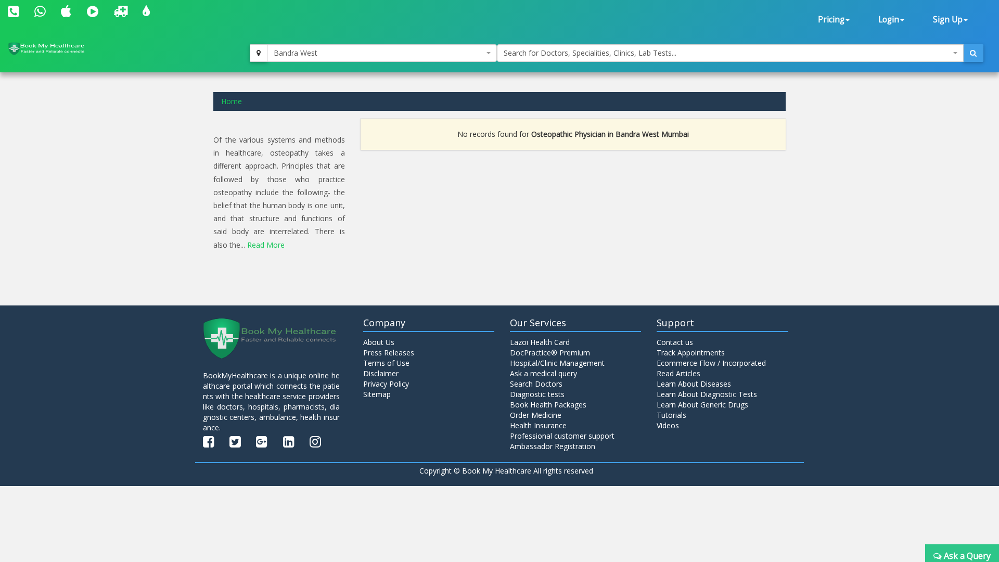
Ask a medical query (543, 373)
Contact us (675, 342)
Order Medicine (535, 415)
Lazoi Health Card (540, 342)
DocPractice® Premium (550, 352)
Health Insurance (538, 425)
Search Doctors (536, 384)
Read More (266, 245)
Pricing (831, 19)
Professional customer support (562, 436)
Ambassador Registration (552, 446)
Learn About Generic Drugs (702, 405)
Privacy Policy (386, 384)
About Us (378, 342)
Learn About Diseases (694, 384)
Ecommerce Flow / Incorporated (711, 363)
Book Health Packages (548, 405)
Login (888, 19)
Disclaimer (381, 373)
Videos (668, 425)
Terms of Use (386, 363)
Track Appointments (691, 352)
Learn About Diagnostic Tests (707, 394)
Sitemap (377, 394)
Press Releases (388, 352)
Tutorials (671, 415)
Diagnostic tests (537, 394)
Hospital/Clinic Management (557, 363)
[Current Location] (258, 53)
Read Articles (678, 373)
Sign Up (948, 19)
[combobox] (382, 53)
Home (231, 101)
